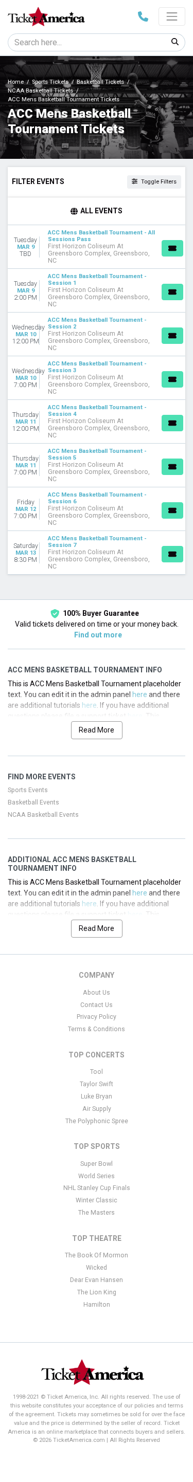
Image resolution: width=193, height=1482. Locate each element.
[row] (96, 247)
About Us (96, 992)
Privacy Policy (96, 1016)
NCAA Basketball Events (43, 814)
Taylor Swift (96, 1084)
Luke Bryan (96, 1096)
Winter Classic (96, 1200)
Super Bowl (96, 1163)
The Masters (96, 1212)
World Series (96, 1176)
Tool (96, 1071)
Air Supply (96, 1108)
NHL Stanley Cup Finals (96, 1188)
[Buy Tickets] (172, 248)
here (139, 694)
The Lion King (96, 1292)
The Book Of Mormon (96, 1255)
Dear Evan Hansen (96, 1280)
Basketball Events (33, 802)
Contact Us (96, 1005)
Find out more (98, 635)
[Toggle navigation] (172, 16)
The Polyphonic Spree (96, 1121)
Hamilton (96, 1304)
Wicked (96, 1267)
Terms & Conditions (96, 1029)
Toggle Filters (158, 181)
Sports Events (28, 790)
